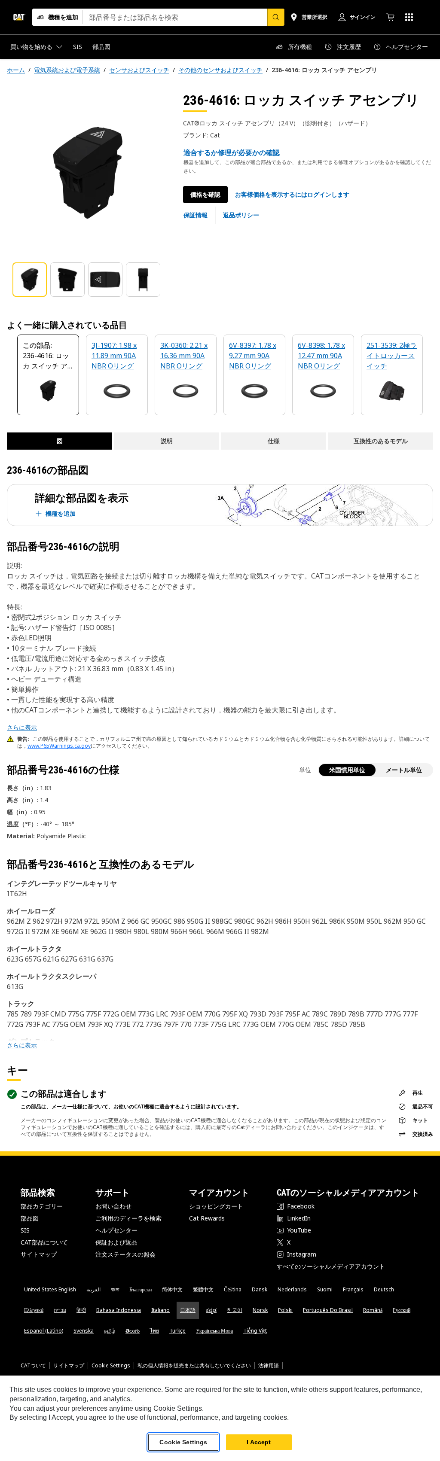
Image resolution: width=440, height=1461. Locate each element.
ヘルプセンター (116, 1230)
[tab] (29, 279)
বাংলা (115, 1289)
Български (140, 1289)
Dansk (259, 1289)
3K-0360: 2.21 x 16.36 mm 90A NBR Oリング (184, 356)
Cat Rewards (207, 1218)
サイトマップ (39, 1254)
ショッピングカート (216, 1206)
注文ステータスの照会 (125, 1254)
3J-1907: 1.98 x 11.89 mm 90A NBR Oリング (114, 356)
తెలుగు (132, 1330)
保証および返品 (116, 1242)
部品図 (30, 1218)
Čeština (232, 1289)
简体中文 (172, 1289)
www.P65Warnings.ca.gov (59, 745)
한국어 (234, 1310)
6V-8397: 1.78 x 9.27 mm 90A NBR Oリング (252, 356)
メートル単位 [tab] (404, 770)
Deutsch (384, 1289)
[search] (275, 17)
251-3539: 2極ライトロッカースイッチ (392, 356)
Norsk (260, 1310)
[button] (292, 194)
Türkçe (177, 1330)
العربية (93, 1289)
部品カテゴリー (42, 1206)
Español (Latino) (43, 1330)
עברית (60, 1310)
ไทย (154, 1330)
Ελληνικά (33, 1310)
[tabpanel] (88, 172)
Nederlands (292, 1289)
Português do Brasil (328, 1310)
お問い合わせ (113, 1206)
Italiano (160, 1310)
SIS (25, 1230)
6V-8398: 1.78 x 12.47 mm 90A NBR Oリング (321, 356)
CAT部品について (44, 1242)
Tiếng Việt (255, 1330)
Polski (285, 1310)
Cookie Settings (111, 1365)
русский (401, 1310)
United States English (50, 1289)
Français (353, 1289)
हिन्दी (81, 1310)
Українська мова (214, 1330)
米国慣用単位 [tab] (347, 770)
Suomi (325, 1289)
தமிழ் (109, 1330)
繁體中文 (203, 1289)
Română (372, 1310)
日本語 (188, 1310)
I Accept (259, 1442)
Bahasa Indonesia (118, 1310)
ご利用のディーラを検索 (128, 1218)
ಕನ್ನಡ (211, 1310)
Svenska (83, 1330)
